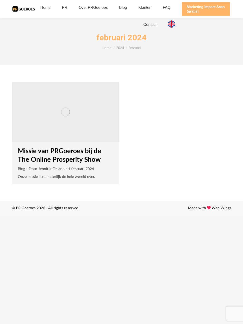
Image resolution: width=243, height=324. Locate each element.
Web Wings (221, 208)
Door (47, 169)
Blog (21, 169)
